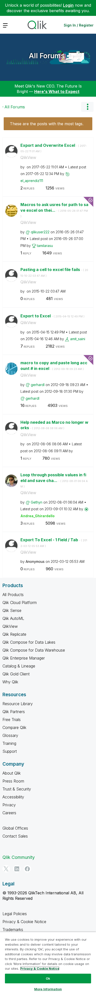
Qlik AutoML (13, 618)
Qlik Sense (11, 610)
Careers (9, 812)
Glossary (10, 735)
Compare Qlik (14, 727)
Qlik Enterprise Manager (23, 658)
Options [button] (87, 107)
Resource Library (17, 703)
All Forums (47, 56)
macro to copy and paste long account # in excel (53, 365)
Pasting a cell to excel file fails (54, 272)
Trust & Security (16, 788)
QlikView (28, 157)
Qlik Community (18, 857)
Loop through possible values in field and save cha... (54, 480)
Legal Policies (14, 913)
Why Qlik (10, 681)
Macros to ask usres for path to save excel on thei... (54, 210)
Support (9, 751)
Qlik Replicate (14, 634)
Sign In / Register (79, 25)
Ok (48, 978)
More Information (48, 989)
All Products (13, 594)
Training (9, 743)
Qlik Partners (13, 711)
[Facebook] (27, 869)
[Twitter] (6, 869)
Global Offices (15, 828)
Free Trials (11, 719)
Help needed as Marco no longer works (54, 425)
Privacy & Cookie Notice (24, 921)
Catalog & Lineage (18, 665)
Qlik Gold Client (16, 673)
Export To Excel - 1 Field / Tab (53, 542)
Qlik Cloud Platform (19, 602)
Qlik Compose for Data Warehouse (33, 650)
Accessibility (13, 796)
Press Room (13, 781)
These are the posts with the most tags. (46, 123)
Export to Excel (52, 315)
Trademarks (12, 929)
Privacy (9, 804)
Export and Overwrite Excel (53, 148)
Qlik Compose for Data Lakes (28, 642)
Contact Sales (15, 836)
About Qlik (11, 773)
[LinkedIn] (16, 869)
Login (68, 5)
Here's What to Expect (57, 91)
